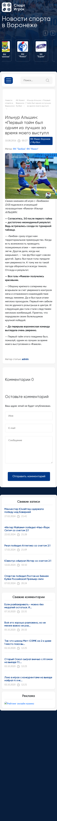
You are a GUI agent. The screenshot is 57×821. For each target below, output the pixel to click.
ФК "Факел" (32, 149)
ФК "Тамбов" (19, 149)
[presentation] (46, 33)
